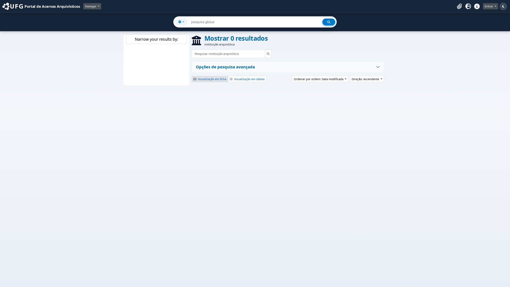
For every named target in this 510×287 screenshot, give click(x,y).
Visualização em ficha (211, 79)
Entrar (489, 6)
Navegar (91, 6)
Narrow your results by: (156, 39)
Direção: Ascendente (366, 79)
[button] (459, 6)
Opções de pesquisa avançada (225, 67)
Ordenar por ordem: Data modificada (319, 79)
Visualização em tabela (249, 79)
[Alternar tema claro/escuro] (503, 6)
